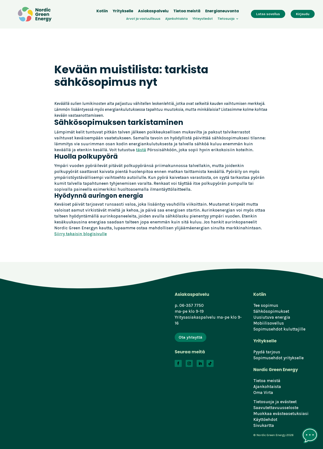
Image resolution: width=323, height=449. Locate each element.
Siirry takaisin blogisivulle (80, 233)
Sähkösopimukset (271, 311)
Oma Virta (263, 392)
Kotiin (102, 11)
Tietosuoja (226, 19)
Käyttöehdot (265, 419)
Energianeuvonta (222, 11)
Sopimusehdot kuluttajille (279, 329)
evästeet (288, 401)
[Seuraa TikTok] (210, 363)
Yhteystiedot (202, 19)
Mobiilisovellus (268, 323)
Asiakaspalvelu (153, 11)
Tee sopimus (265, 305)
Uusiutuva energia (271, 317)
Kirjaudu (302, 14)
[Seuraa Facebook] (178, 363)
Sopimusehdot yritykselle (278, 357)
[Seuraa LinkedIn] (200, 363)
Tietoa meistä (186, 11)
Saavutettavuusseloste (275, 407)
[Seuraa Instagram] (189, 363)
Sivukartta (263, 425)
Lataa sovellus (268, 14)
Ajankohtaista (176, 19)
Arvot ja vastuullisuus (143, 19)
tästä (141, 149)
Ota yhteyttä (190, 337)
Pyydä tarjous (266, 351)
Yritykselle (123, 11)
